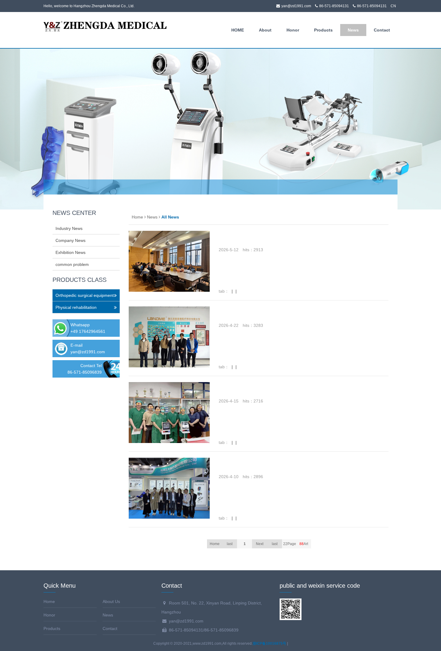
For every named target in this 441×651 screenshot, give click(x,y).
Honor (292, 30)
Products (323, 30)
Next (259, 544)
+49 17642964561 (87, 331)
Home (137, 217)
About (265, 30)
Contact (382, 30)
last (275, 544)
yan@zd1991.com (87, 351)
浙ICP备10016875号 (269, 643)
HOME (237, 30)
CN (393, 6)
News (353, 30)
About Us (111, 601)
